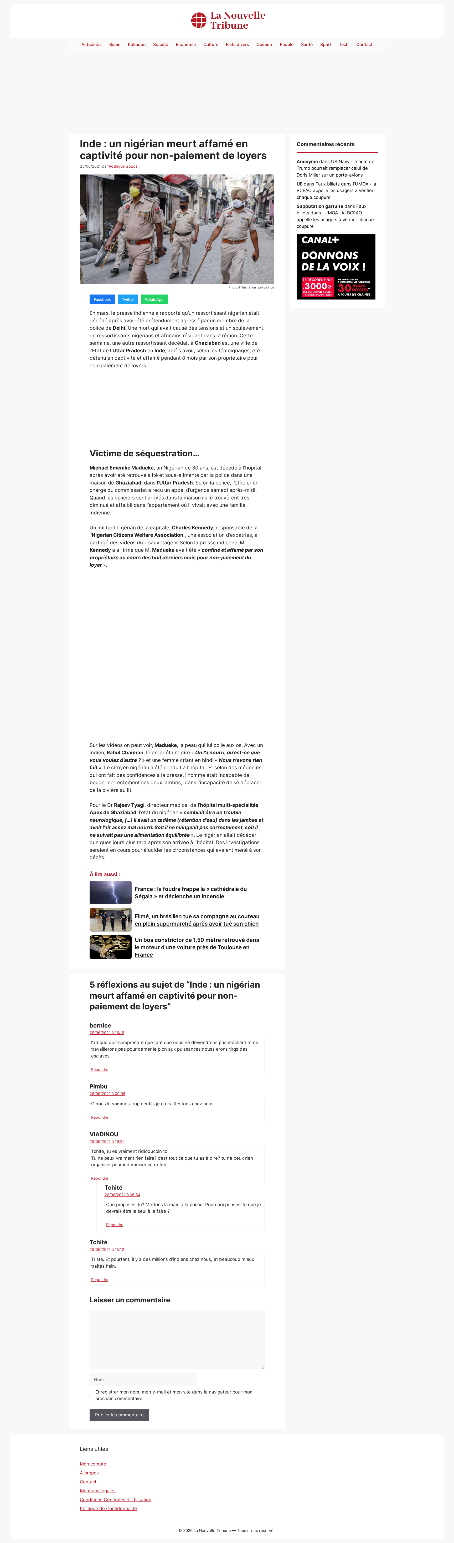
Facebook (102, 299)
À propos (89, 1472)
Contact (364, 44)
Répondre (99, 1069)
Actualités (91, 44)
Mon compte (93, 1464)
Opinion (264, 44)
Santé (307, 44)
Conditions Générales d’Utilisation (115, 1499)
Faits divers (237, 44)
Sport (326, 44)
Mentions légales (98, 1490)
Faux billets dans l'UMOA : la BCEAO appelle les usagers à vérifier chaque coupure (336, 190)
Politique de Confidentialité (108, 1508)
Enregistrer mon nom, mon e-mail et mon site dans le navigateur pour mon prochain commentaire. (173, 1395)
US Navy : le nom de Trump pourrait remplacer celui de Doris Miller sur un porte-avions (335, 168)
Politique (137, 44)
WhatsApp (154, 299)
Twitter (128, 299)
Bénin (115, 44)
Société (160, 44)
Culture (210, 44)
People (286, 44)
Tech (344, 44)
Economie (186, 44)
